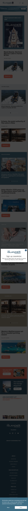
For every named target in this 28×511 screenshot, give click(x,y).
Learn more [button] (19, 503)
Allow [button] (21, 507)
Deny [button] (8, 507)
